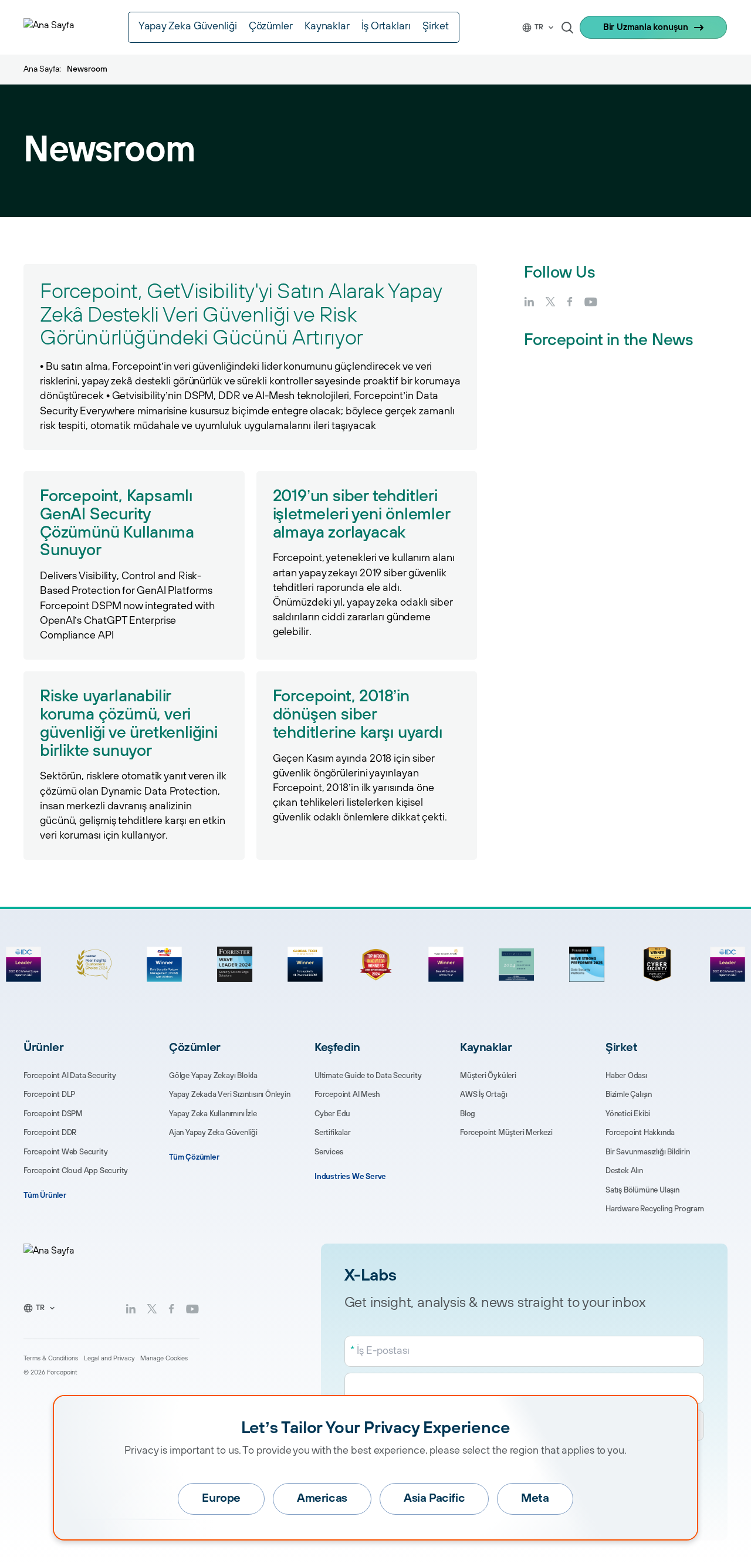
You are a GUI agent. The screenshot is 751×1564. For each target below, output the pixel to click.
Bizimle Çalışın (628, 1094)
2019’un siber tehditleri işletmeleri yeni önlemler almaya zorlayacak (361, 514)
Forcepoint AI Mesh (347, 1094)
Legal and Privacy (109, 1358)
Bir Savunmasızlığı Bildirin (647, 1152)
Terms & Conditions (50, 1358)
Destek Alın (624, 1170)
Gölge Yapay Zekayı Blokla (213, 1075)
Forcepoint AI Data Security (69, 1075)
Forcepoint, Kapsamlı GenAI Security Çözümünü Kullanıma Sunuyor (117, 523)
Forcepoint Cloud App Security (75, 1170)
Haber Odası (626, 1075)
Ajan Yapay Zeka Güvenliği (213, 1132)
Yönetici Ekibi (627, 1114)
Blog (467, 1114)
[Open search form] (567, 27)
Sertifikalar (332, 1132)
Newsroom (87, 69)
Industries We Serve (350, 1176)
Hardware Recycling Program (654, 1209)
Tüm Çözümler (194, 1157)
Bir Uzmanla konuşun (645, 27)
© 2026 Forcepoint (50, 1373)
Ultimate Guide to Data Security (368, 1075)
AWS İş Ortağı (483, 1094)
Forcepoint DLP (49, 1094)
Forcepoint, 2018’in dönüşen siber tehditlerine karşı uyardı (357, 714)
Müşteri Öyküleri (488, 1075)
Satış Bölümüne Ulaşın (642, 1190)
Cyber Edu (332, 1114)
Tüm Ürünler (44, 1195)
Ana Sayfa (41, 69)
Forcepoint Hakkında (640, 1132)
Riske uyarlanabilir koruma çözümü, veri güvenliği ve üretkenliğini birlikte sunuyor (129, 723)
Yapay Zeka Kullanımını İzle (213, 1114)
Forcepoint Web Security (65, 1152)
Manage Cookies (164, 1358)
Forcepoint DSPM (53, 1114)
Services (328, 1152)
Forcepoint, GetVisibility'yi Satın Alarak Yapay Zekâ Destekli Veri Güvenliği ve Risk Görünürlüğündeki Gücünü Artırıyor (240, 315)
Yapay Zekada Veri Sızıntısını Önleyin (229, 1094)
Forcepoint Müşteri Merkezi (506, 1132)
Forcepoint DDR (49, 1132)
